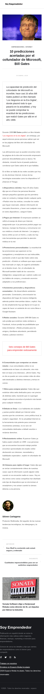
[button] (34, 4)
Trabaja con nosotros (8, 663)
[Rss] (15, 657)
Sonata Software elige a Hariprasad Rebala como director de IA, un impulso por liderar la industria (20, 607)
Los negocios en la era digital (14, 136)
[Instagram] (10, 657)
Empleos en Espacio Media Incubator (15, 667)
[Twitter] (6, 657)
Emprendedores (17, 47)
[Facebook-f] (1, 657)
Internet (29, 47)
